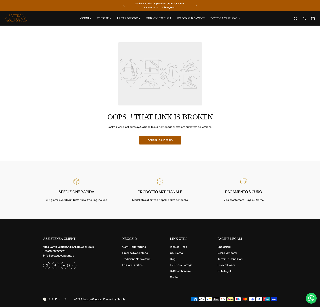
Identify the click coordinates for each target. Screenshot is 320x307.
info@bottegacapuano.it (58, 255)
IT (65, 299)
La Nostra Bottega (181, 265)
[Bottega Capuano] (16, 18)
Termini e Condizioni (230, 259)
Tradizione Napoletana (136, 259)
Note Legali (224, 271)
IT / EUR (52, 299)
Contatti (175, 277)
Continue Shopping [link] (160, 140)
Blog (173, 259)
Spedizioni (224, 246)
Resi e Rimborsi (227, 253)
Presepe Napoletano (135, 253)
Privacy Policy (226, 265)
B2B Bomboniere (180, 271)
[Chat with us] (311, 298)
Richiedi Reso (178, 246)
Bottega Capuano (92, 299)
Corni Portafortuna (134, 246)
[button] (123, 5)
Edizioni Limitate (132, 265)
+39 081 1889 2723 (54, 251)
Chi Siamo (176, 253)
